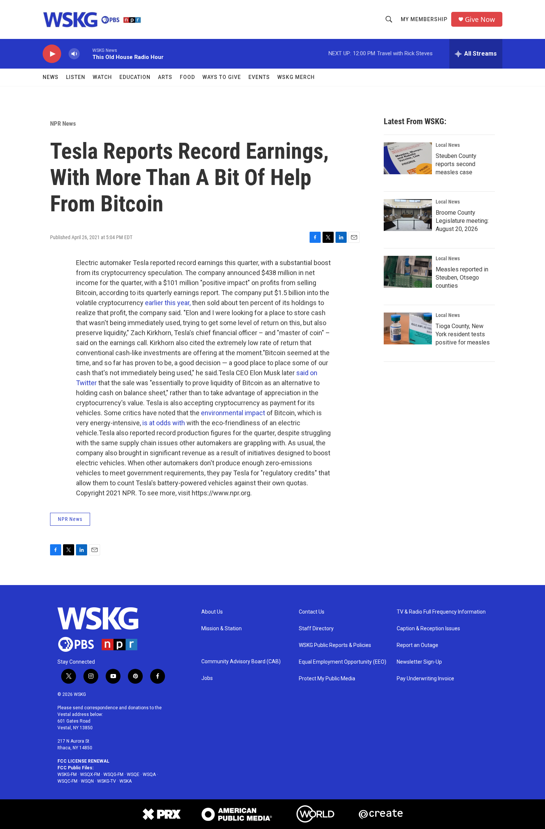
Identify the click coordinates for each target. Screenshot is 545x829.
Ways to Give (221, 77)
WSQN (87, 781)
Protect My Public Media (327, 678)
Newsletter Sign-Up (419, 662)
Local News (448, 145)
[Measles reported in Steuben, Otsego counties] (408, 272)
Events (259, 77)
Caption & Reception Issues (428, 628)
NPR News (63, 123)
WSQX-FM (90, 774)
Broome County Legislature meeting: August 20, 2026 (462, 220)
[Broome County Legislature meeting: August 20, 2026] (408, 215)
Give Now (480, 19)
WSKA (125, 781)
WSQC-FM (67, 781)
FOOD (187, 77)
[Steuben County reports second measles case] (408, 158)
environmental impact (233, 413)
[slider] (86, 53)
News (51, 77)
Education (135, 77)
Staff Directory (316, 628)
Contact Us (311, 612)
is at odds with (163, 423)
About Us (212, 612)
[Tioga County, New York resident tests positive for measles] (408, 328)
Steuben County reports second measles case (456, 164)
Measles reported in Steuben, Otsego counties (462, 277)
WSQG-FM (113, 774)
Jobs (207, 678)
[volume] (74, 54)
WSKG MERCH (296, 77)
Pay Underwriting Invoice (425, 678)
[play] (52, 54)
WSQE (133, 774)
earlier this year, (168, 303)
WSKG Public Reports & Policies (335, 645)
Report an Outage (417, 645)
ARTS (165, 77)
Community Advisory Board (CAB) (241, 661)
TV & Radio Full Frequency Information (441, 612)
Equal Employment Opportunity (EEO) (342, 662)
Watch (102, 77)
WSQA (149, 774)
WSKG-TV (106, 781)
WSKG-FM (67, 774)
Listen (75, 77)
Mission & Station (221, 628)
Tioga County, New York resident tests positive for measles (463, 334)
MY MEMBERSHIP (424, 19)
